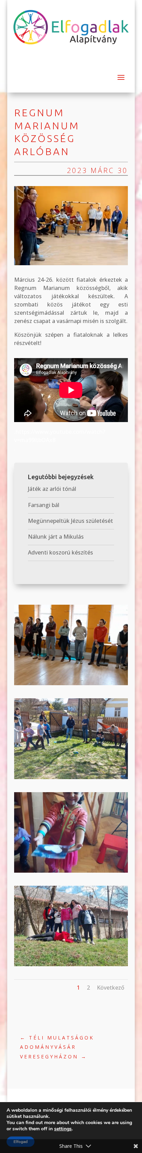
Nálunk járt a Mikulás (56, 536)
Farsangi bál (43, 505)
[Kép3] (71, 685)
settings (63, 1129)
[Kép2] (71, 779)
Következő (110, 987)
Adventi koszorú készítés (60, 552)
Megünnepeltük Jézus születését (70, 521)
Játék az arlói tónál (52, 489)
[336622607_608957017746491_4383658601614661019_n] (71, 966)
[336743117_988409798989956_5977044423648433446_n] (71, 872)
